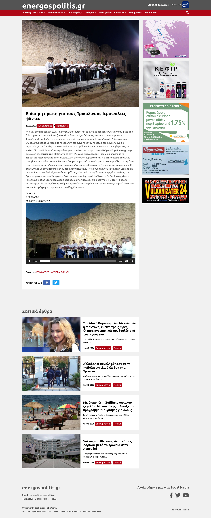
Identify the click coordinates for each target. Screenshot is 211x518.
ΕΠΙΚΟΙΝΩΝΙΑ (40, 511)
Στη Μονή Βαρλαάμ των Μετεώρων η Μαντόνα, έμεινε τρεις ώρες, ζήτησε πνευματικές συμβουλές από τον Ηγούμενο (109, 328)
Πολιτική (38, 12)
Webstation (183, 510)
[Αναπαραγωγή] (29, 261)
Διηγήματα (135, 12)
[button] (80, 233)
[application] (80, 233)
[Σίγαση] (126, 261)
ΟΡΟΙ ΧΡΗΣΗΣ (54, 511)
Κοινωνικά (151, 12)
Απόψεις (89, 12)
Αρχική (27, 12)
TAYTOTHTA (27, 511)
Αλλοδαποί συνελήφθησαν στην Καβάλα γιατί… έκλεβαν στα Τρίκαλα (106, 367)
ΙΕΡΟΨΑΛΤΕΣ (42, 272)
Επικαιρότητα (55, 12)
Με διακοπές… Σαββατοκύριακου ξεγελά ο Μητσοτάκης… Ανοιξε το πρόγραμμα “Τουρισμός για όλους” (108, 406)
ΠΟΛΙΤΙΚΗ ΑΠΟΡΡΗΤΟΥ (71, 511)
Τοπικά (117, 348)
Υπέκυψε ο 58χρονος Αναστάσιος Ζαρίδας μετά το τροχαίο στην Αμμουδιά (107, 444)
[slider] (78, 261)
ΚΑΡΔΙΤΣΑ (55, 272)
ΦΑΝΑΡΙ (65, 272)
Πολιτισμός (74, 12)
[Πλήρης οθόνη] (131, 261)
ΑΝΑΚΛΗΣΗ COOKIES (92, 511)
